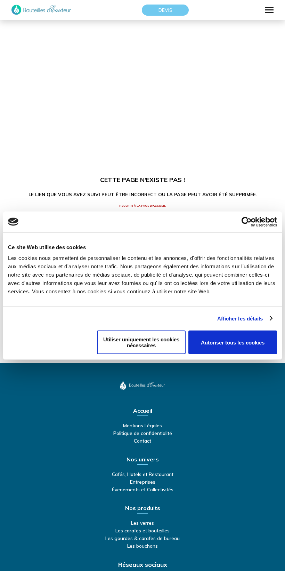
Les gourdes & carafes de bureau (142, 538)
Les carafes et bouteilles (142, 530)
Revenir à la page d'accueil (142, 205)
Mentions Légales (142, 425)
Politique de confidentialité (142, 433)
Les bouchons (142, 546)
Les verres (142, 523)
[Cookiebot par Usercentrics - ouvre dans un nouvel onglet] (246, 221)
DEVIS (165, 10)
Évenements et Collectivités (142, 489)
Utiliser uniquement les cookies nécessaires (141, 342)
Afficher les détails (240, 318)
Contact (142, 440)
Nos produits (142, 508)
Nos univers (143, 460)
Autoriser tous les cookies (232, 342)
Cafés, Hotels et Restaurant (142, 474)
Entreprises (142, 481)
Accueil (142, 411)
